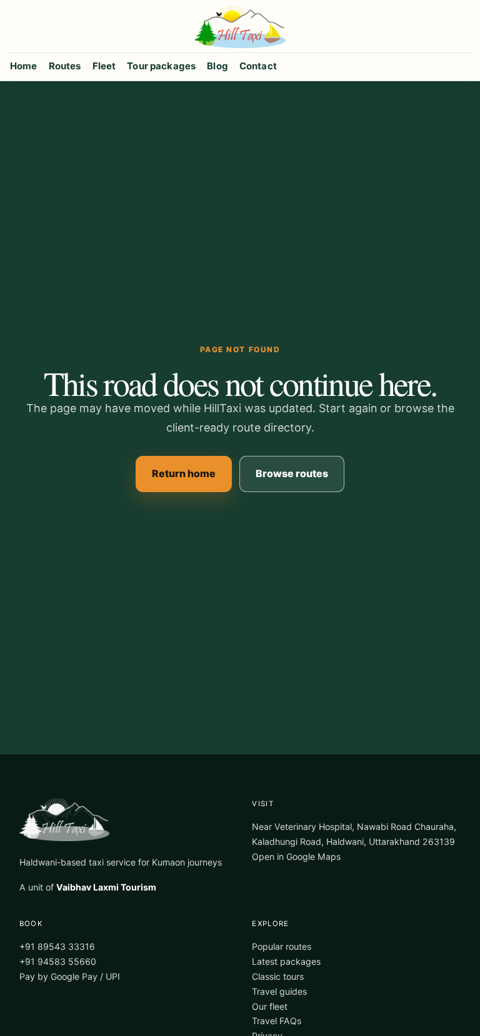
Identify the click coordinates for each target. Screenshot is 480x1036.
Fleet (104, 66)
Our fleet (270, 1006)
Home (24, 66)
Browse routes (292, 473)
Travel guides (279, 991)
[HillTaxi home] (240, 26)
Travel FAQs (276, 1020)
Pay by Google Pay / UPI (69, 976)
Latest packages (286, 961)
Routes (65, 66)
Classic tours (278, 976)
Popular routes (281, 946)
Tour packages (161, 66)
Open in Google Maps (296, 856)
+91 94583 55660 (57, 961)
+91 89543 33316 (57, 946)
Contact (258, 66)
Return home (184, 473)
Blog (217, 66)
